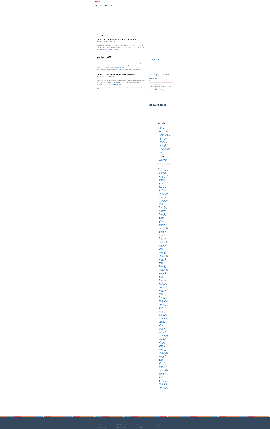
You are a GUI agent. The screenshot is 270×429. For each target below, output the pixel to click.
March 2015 (161, 238)
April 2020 (161, 186)
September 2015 (162, 231)
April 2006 (161, 380)
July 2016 (161, 217)
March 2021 (161, 184)
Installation (162, 144)
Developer (115, 87)
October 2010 (162, 304)
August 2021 (161, 183)
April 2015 (161, 237)
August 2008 (161, 341)
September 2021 (162, 182)
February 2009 (162, 332)
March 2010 (161, 314)
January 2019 (162, 199)
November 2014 (162, 242)
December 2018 (162, 200)
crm (115, 52)
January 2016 (162, 225)
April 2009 (161, 329)
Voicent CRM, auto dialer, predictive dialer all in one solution (117, 39)
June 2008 (161, 343)
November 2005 (162, 386)
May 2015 (161, 235)
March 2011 (161, 297)
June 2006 (161, 377)
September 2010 (162, 305)
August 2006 (161, 374)
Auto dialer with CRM (104, 57)
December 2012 (162, 269)
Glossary (138, 426)
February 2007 (162, 366)
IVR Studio (125, 87)
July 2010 (161, 308)
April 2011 (161, 296)
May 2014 (161, 248)
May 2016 (161, 220)
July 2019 (161, 196)
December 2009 (162, 318)
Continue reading (114, 49)
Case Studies (139, 427)
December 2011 (162, 284)
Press (157, 424)
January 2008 (162, 350)
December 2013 (162, 255)
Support (172, 1)
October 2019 (162, 194)
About (157, 422)
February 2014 (162, 252)
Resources (139, 422)
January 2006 (162, 383)
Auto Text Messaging (101, 427)
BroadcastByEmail (164, 139)
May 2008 (161, 345)
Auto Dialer (112, 52)
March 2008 (161, 348)
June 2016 (161, 218)
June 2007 (161, 360)
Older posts (100, 91)
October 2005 (162, 387)
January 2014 (162, 253)
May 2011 (161, 294)
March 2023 (161, 172)
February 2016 (162, 224)
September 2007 (162, 356)
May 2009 (161, 328)
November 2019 (162, 193)
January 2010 (162, 317)
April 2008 (161, 346)
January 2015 (162, 239)
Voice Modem (163, 151)
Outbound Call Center (121, 424)
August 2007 (161, 357)
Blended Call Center (120, 427)
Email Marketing (99, 426)
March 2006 (161, 381)
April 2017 (161, 213)
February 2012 (162, 282)
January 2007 (162, 367)
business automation (137, 87)
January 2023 (162, 173)
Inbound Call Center (120, 426)
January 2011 (162, 300)
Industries (138, 424)
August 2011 (161, 290)
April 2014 (161, 249)
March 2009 (161, 331)
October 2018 (162, 201)
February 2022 (162, 179)
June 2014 (161, 246)
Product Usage (162, 131)
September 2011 (162, 289)
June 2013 (161, 262)
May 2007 (161, 362)
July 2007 (161, 359)
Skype (161, 146)
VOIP (129, 87)
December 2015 (162, 227)
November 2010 (162, 303)
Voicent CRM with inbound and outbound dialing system (116, 74)
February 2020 (162, 189)
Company (158, 426)
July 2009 (161, 325)
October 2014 (162, 244)
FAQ (118, 87)
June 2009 (161, 327)
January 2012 (162, 283)
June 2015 (161, 234)
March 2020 (161, 187)
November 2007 (162, 353)
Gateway (162, 142)
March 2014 (161, 251)
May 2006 (161, 379)
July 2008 (161, 342)
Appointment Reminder (105, 69)
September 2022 (162, 175)
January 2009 (162, 334)
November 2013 (162, 256)
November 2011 (162, 286)
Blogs (112, 5)
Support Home (98, 5)
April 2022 (161, 177)
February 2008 (162, 349)
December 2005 (162, 384)
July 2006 (161, 376)
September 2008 (162, 339)
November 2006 (162, 370)
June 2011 (161, 293)
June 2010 (161, 310)
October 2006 (162, 372)
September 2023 (162, 170)
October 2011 (162, 287)
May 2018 (161, 204)
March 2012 (161, 280)
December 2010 (162, 301)
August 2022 (161, 176)
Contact (164, 1)
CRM (112, 87)
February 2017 (162, 214)
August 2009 (161, 324)
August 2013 (161, 259)
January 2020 (162, 190)
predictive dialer (119, 52)
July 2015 (161, 232)
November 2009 (162, 320)
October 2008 (162, 338)
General (116, 69)
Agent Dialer (103, 52)
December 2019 (162, 192)
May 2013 (161, 263)
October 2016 (162, 215)
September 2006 (162, 373)
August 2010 (161, 307)
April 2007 (161, 363)
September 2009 (162, 322)
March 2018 (161, 207)
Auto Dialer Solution (156, 60)
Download (155, 1)
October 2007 (162, 355)
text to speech (137, 69)
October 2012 (162, 272)
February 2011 (162, 298)
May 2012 (161, 277)
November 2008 (162, 336)
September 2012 (162, 273)
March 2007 (161, 365)
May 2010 (161, 311)
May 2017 (161, 211)
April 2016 (161, 221)
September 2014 (162, 245)
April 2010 (161, 312)
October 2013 (162, 258)
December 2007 (162, 352)
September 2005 (162, 388)
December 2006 (162, 369)
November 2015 (162, 228)
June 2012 (161, 276)
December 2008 (162, 335)
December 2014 (162, 241)
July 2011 (161, 291)
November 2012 (162, 270)
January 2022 (162, 180)
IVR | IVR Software (163, 159)
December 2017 (162, 208)
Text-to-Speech (121, 69)
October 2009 (162, 321)
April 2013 (161, 265)
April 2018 (161, 206)
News (160, 130)
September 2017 (162, 210)
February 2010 (162, 315)
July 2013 (161, 260)
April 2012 (161, 279)
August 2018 (161, 203)
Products (146, 1)
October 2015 (162, 229)
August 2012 (161, 274)
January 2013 (162, 267)
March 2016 (161, 222)
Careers (158, 427)
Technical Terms (164, 148)
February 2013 (162, 266)
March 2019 (161, 197)
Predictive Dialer (162, 160)
